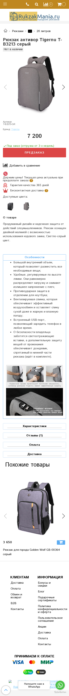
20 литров (44, 31)
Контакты (17, 609)
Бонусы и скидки (44, 584)
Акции (42, 627)
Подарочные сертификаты (47, 599)
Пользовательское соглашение (47, 619)
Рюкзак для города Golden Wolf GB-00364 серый (31, 552)
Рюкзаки (17, 31)
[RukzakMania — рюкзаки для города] (34, 15)
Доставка (17, 583)
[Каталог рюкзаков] (5, 31)
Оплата (16, 589)
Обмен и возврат (16, 596)
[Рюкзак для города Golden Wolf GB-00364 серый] (34, 505)
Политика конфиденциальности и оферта (47, 609)
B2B (13, 603)
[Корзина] (62, 4)
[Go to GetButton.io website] (60, 692)
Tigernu (15, 129)
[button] (5, 87)
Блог (41, 592)
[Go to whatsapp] (60, 685)
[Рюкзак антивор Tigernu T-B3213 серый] (34, 84)
